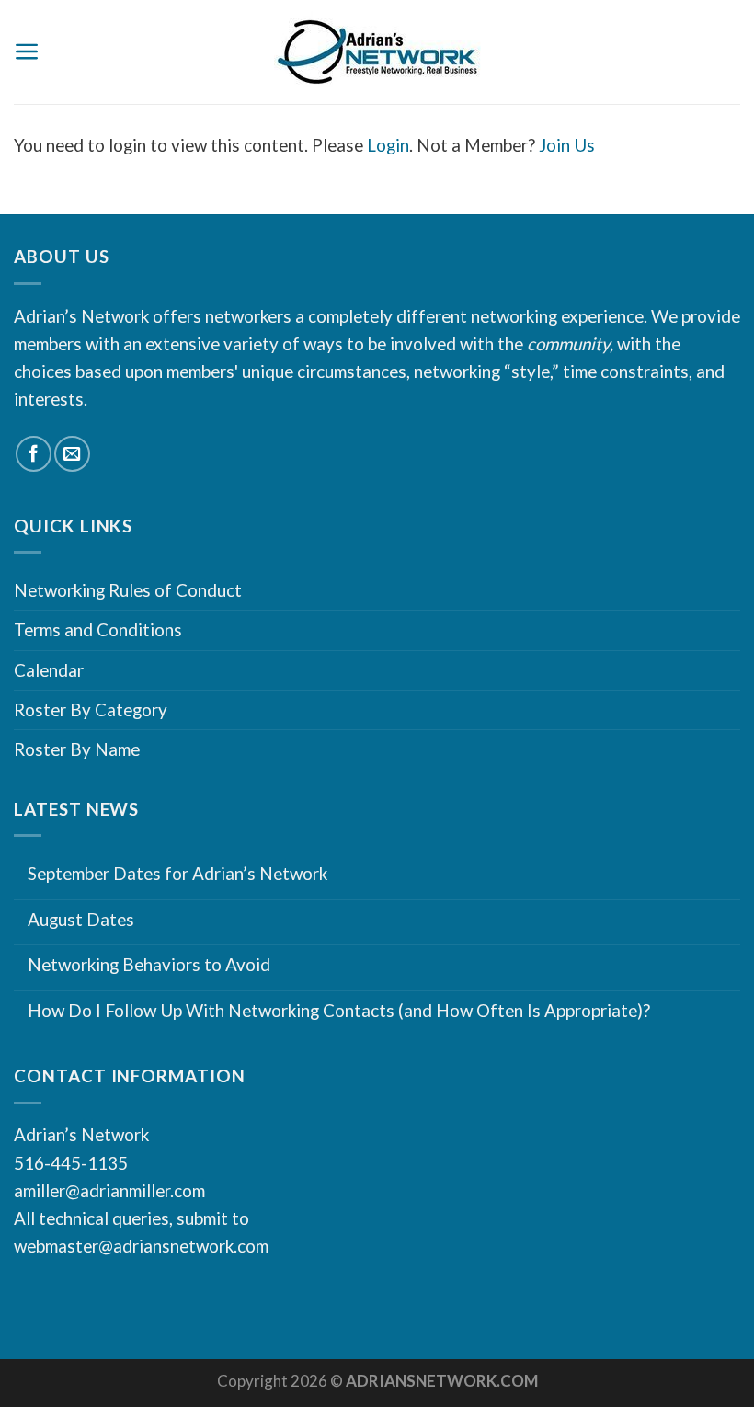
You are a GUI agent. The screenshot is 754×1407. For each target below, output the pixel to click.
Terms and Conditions (98, 629)
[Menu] (27, 51)
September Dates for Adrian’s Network (177, 874)
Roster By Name (77, 749)
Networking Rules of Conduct (128, 590)
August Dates (81, 919)
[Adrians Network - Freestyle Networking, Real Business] (377, 52)
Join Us (567, 144)
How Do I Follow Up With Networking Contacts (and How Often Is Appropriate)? (339, 1011)
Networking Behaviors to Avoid (149, 965)
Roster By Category (90, 709)
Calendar (49, 670)
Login (388, 144)
